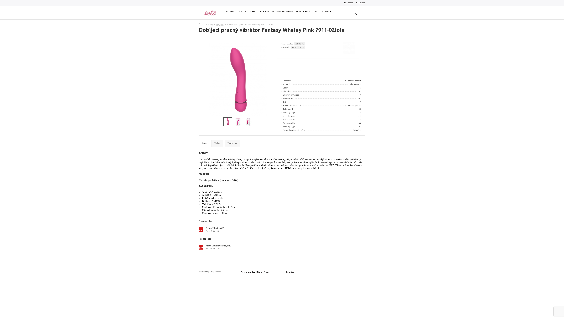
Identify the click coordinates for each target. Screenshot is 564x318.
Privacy (266, 272)
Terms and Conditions (251, 272)
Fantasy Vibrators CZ (215, 228)
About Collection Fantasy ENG (218, 246)
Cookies (290, 272)
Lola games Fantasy (352, 81)
